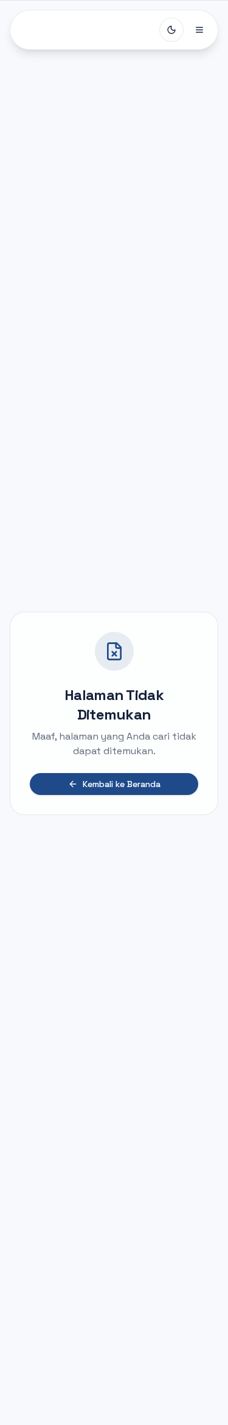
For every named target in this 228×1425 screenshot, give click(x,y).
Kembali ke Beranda (122, 784)
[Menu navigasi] (199, 30)
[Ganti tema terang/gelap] (171, 30)
